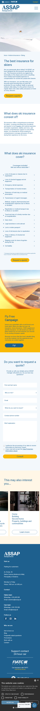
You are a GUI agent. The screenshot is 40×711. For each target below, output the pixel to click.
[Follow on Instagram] (11, 619)
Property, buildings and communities (17, 522)
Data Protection (28, 449)
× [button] (38, 680)
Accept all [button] (10, 702)
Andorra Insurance (14, 55)
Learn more (20, 532)
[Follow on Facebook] (6, 619)
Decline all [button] (29, 702)
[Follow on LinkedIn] (15, 619)
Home (10, 514)
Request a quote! (13, 96)
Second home (14, 519)
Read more (13, 690)
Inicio (5, 55)
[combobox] (35, 680)
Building (11, 516)
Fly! (14, 345)
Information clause (11, 451)
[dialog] (20, 694)
